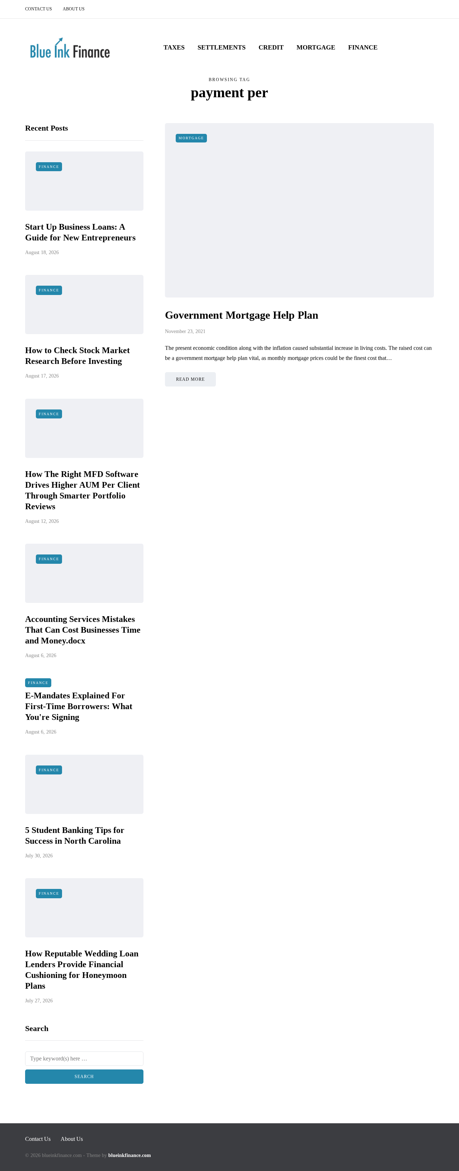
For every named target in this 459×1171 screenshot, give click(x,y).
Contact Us (38, 8)
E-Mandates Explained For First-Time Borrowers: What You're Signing (78, 706)
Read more (190, 379)
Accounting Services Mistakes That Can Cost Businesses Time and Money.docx (83, 629)
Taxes (174, 47)
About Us (74, 8)
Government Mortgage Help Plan (241, 315)
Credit (271, 47)
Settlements (222, 47)
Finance (363, 47)
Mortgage (316, 47)
